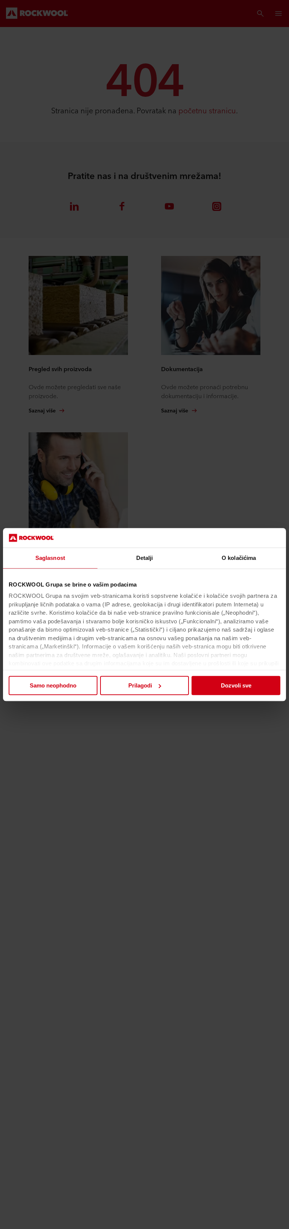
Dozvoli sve (236, 685)
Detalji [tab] (144, 558)
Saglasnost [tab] (50, 558)
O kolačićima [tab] (239, 558)
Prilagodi (140, 685)
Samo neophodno (53, 685)
